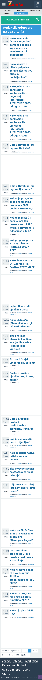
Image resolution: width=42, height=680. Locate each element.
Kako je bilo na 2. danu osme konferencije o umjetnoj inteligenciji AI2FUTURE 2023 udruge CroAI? (20, 96)
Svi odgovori (21, 13)
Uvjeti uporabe (11, 669)
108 (17, 655)
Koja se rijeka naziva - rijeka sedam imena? (22, 456)
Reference (8, 665)
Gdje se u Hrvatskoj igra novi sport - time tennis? (23, 488)
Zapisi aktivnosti (35, 10)
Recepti (30, 81)
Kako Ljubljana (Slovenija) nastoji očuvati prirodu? (21, 323)
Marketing (31, 660)
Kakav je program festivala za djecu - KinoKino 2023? (21, 597)
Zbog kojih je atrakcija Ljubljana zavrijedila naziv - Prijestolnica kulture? (21, 342)
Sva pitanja (7, 13)
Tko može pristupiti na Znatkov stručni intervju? (22, 472)
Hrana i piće (31, 617)
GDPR (26, 669)
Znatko (6, 660)
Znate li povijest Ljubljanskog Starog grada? (22, 376)
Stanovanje (31, 152)
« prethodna (15, 651)
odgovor (19, 58)
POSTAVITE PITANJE (18, 19)
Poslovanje (31, 564)
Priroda (30, 330)
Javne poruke (21, 10)
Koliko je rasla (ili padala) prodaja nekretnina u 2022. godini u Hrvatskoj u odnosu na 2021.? (22, 224)
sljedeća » (25, 655)
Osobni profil (7, 10)
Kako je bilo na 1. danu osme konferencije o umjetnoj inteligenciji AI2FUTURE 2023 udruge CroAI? (20, 125)
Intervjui (18, 660)
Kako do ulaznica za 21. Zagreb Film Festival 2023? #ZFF (22, 264)
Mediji (29, 479)
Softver (30, 110)
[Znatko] (15, 3)
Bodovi (21, 665)
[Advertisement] (21, 169)
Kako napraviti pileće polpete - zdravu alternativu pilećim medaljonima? (21, 70)
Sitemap (7, 674)
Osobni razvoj (32, 58)
